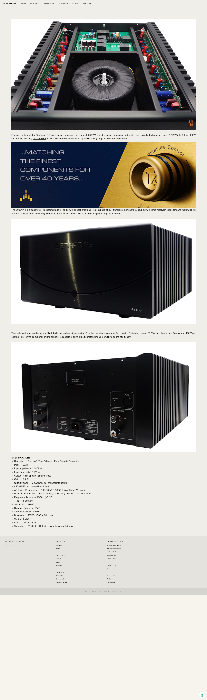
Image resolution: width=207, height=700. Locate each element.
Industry (58, 562)
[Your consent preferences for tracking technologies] (202, 695)
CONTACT (87, 4)
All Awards (59, 575)
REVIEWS (34, 4)
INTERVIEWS (48, 4)
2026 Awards (60, 579)
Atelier (109, 579)
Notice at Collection (113, 552)
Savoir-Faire (111, 582)
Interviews (59, 565)
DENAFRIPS (39, 138)
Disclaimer (59, 545)
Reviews (58, 558)
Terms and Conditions (114, 545)
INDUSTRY (63, 4)
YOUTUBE (117, 591)
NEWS (23, 4)
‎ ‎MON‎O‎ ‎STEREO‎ (9, 4)
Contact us (110, 569)
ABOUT (75, 4)
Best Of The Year (61, 582)
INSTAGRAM (90, 591)
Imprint (58, 548)
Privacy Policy (111, 555)
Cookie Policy (111, 558)
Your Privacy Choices (114, 548)
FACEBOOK (104, 591)
